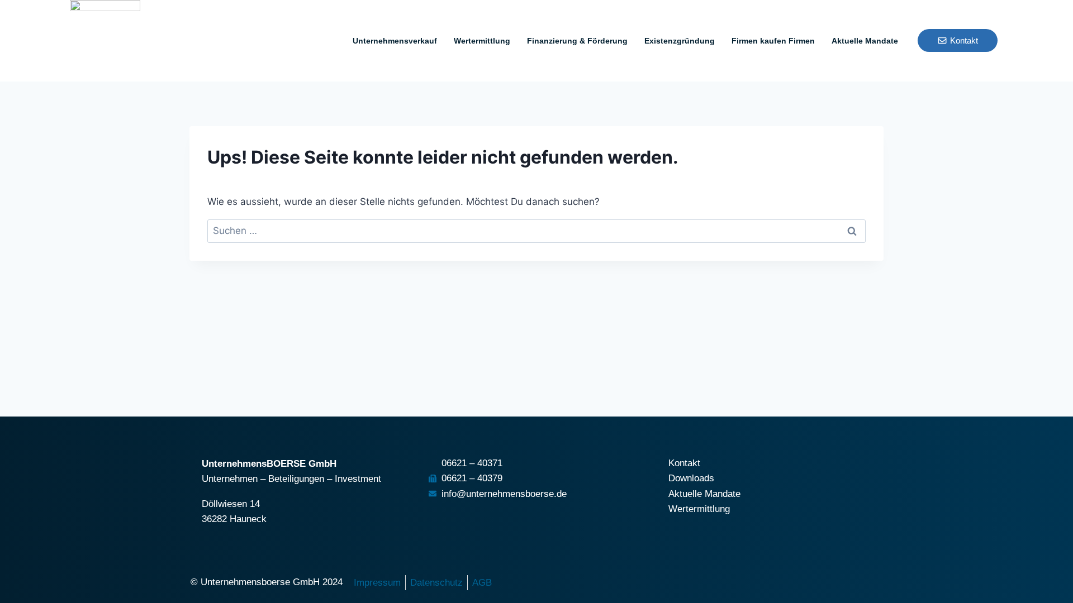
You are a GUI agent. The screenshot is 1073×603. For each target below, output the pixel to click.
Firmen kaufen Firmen (773, 40)
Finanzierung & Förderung (577, 40)
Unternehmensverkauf (395, 40)
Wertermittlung (482, 40)
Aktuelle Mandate (865, 40)
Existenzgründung (679, 40)
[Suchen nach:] (536, 230)
